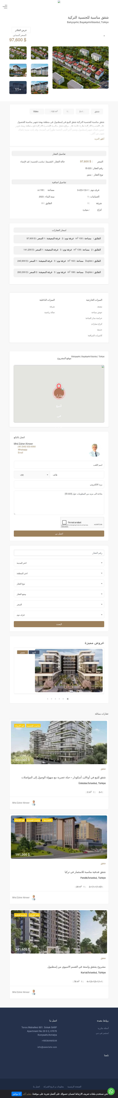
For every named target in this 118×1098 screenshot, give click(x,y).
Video (36, 111)
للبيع (34, 652)
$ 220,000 (22, 760)
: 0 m (89, 792)
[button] (32, 474)
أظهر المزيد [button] (99, 138)
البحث (59, 624)
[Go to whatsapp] (111, 1091)
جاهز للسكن (34, 915)
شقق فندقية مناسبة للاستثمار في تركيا (85, 872)
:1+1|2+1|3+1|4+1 (95, 981)
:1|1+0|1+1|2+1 (96, 886)
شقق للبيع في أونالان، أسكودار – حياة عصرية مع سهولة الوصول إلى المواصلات (63, 777)
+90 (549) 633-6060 (26, 446)
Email (20, 452)
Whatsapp (22, 449)
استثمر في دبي (102, 1033)
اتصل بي (59, 533)
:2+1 (101, 792)
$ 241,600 (22, 949)
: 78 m (76, 981)
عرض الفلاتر (21, 30)
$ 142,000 (24, 684)
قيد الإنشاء (19, 725)
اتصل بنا (36, 1086)
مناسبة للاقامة (21, 915)
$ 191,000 (22, 854)
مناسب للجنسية (33, 725)
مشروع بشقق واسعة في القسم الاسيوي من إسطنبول (76, 966)
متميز (22, 652)
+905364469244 (49, 1041)
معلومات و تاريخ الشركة (53, 1086)
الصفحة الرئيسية (74, 1086)
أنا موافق (17, 1093)
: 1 (94, 792)
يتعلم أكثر (27, 1093)
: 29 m (78, 886)
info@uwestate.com (47, 1047)
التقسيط (47, 820)
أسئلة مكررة (103, 1028)
